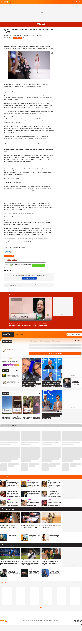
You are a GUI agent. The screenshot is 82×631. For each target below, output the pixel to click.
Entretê (8, 499)
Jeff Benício (51, 569)
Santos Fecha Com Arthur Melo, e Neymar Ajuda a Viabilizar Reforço (9, 563)
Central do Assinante (67, 1)
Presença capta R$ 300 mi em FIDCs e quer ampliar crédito (34, 537)
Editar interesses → (77, 340)
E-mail (76, 1)
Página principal (7, 2)
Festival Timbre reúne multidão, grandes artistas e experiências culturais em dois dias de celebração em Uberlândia (34, 573)
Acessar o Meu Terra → (20, 334)
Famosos (29, 480)
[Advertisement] (72, 537)
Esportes (2, 559)
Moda (7, 480)
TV (7, 489)
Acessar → (18, 370)
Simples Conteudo (45, 559)
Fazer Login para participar (29, 278)
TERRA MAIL (58, 1)
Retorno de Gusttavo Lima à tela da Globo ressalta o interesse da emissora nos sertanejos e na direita (55, 573)
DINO (9, 259)
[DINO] (7, 252)
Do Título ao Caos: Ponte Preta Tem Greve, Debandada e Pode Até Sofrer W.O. (30, 563)
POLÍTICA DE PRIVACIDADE (52, 620)
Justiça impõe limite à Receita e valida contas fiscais (51, 526)
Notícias (14, 259)
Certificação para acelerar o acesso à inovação (12, 537)
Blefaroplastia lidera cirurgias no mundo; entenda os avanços (54, 537)
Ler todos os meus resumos (55, 353)
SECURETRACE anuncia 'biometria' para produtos (8, 526)
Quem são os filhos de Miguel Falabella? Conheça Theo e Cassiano (50, 563)
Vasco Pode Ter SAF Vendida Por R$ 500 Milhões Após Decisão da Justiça (14, 573)
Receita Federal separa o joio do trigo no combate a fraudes (30, 526)
